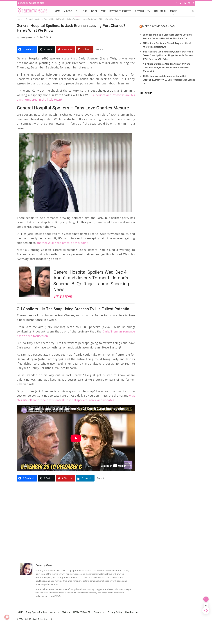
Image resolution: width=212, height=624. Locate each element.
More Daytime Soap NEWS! (158, 26)
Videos (68, 11)
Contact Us (99, 612)
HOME (57, 11)
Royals (139, 11)
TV (148, 11)
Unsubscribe (131, 612)
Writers (66, 612)
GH (77, 11)
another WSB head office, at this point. (62, 243)
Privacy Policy (115, 612)
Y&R (103, 11)
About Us (54, 612)
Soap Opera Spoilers (36, 612)
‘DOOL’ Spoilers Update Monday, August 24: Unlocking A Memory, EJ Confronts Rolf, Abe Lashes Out (169, 80)
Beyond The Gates (120, 11)
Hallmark (160, 11)
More (173, 11)
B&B (85, 11)
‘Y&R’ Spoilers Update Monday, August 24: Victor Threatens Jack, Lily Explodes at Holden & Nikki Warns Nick (167, 68)
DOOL (94, 11)
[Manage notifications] (6, 617)
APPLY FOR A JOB (81, 612)
